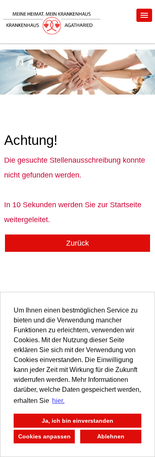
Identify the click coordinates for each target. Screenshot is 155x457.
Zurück (77, 243)
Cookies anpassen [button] (44, 436)
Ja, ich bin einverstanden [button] (77, 420)
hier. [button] (58, 400)
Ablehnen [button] (110, 436)
